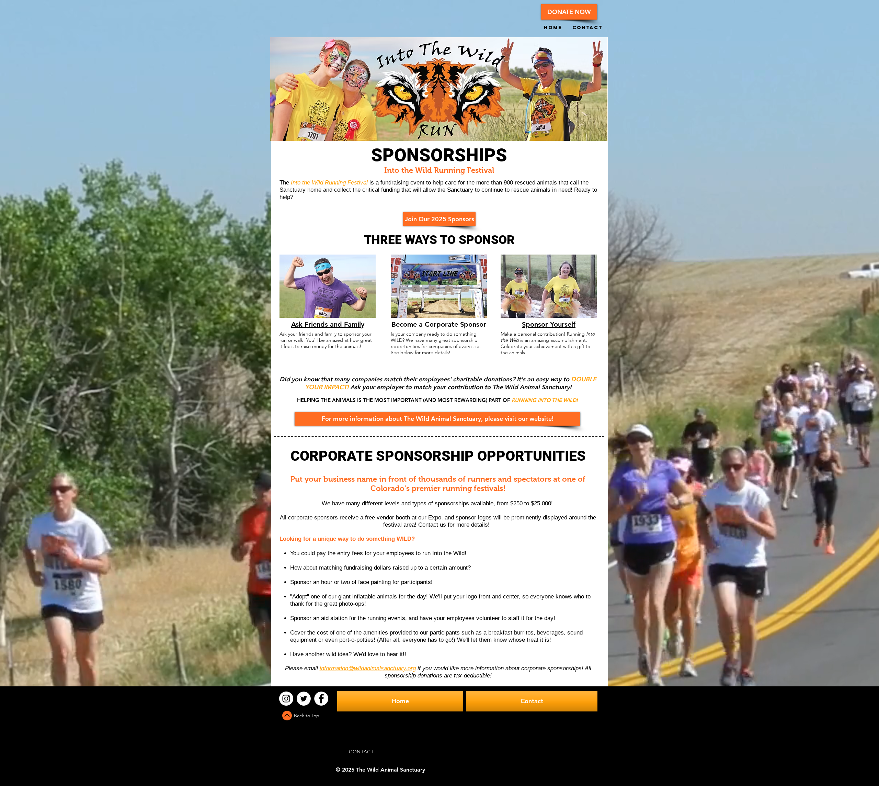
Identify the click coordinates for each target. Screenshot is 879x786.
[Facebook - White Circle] (321, 699)
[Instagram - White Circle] (286, 699)
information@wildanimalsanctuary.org (368, 668)
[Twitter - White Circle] (304, 699)
